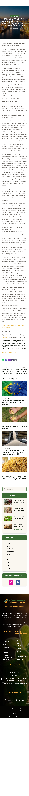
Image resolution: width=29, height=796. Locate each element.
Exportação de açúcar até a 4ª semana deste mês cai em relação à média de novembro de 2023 (14, 452)
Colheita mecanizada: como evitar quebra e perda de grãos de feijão (19, 503)
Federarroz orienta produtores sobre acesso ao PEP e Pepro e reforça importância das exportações (14, 478)
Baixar (8, 328)
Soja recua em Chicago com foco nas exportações (14, 427)
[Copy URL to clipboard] (9, 360)
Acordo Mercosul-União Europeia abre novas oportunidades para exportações (13, 402)
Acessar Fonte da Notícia (9, 352)
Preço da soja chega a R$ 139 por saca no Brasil (19, 526)
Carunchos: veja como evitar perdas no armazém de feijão (19, 511)
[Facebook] (18, 582)
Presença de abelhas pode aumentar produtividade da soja (19, 519)
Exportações (14, 16)
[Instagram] (11, 582)
